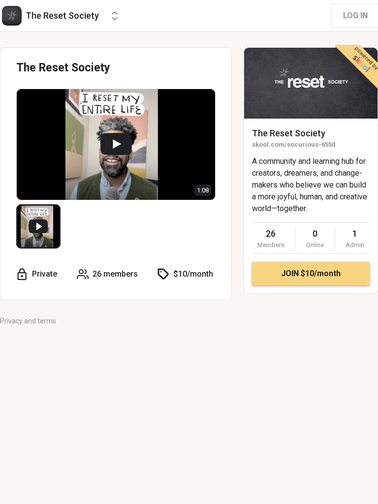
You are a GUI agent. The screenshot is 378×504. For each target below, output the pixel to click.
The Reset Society (288, 133)
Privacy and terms (28, 321)
